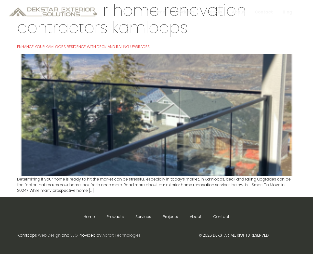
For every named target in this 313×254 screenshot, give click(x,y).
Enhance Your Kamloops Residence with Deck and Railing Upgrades (83, 46)
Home (159, 12)
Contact (264, 12)
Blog (287, 12)
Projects (213, 12)
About (238, 12)
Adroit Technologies (121, 235)
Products (185, 12)
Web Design (49, 235)
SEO (74, 235)
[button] (301, 12)
